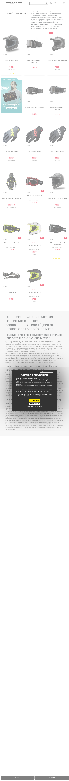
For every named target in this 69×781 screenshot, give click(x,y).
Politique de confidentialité (34, 406)
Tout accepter (35, 400)
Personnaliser (34, 404)
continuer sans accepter (46, 372)
